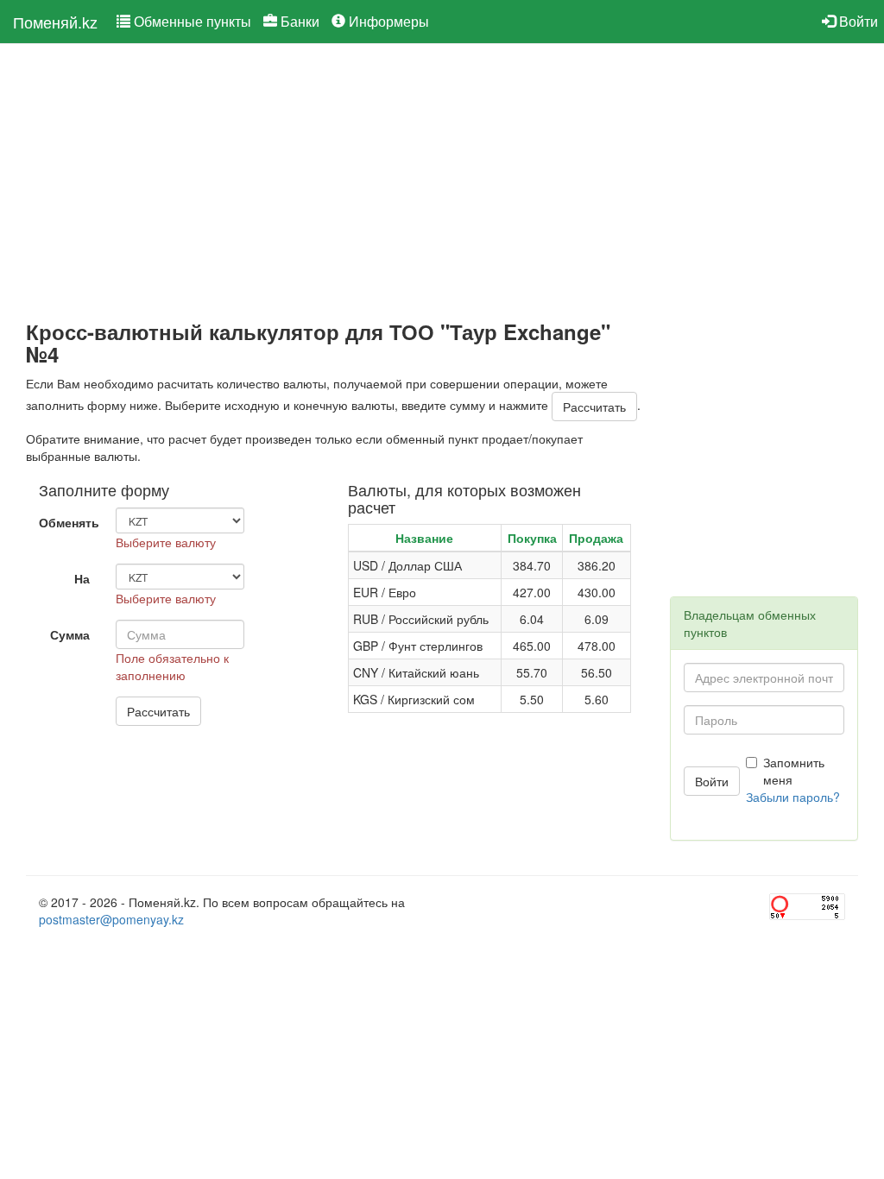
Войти (857, 21)
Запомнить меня (793, 770)
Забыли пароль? (793, 796)
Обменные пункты (190, 21)
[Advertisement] (335, 182)
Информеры (387, 21)
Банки (298, 21)
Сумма (70, 634)
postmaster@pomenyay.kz (111, 919)
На (82, 578)
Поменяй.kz (55, 21)
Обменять (69, 522)
